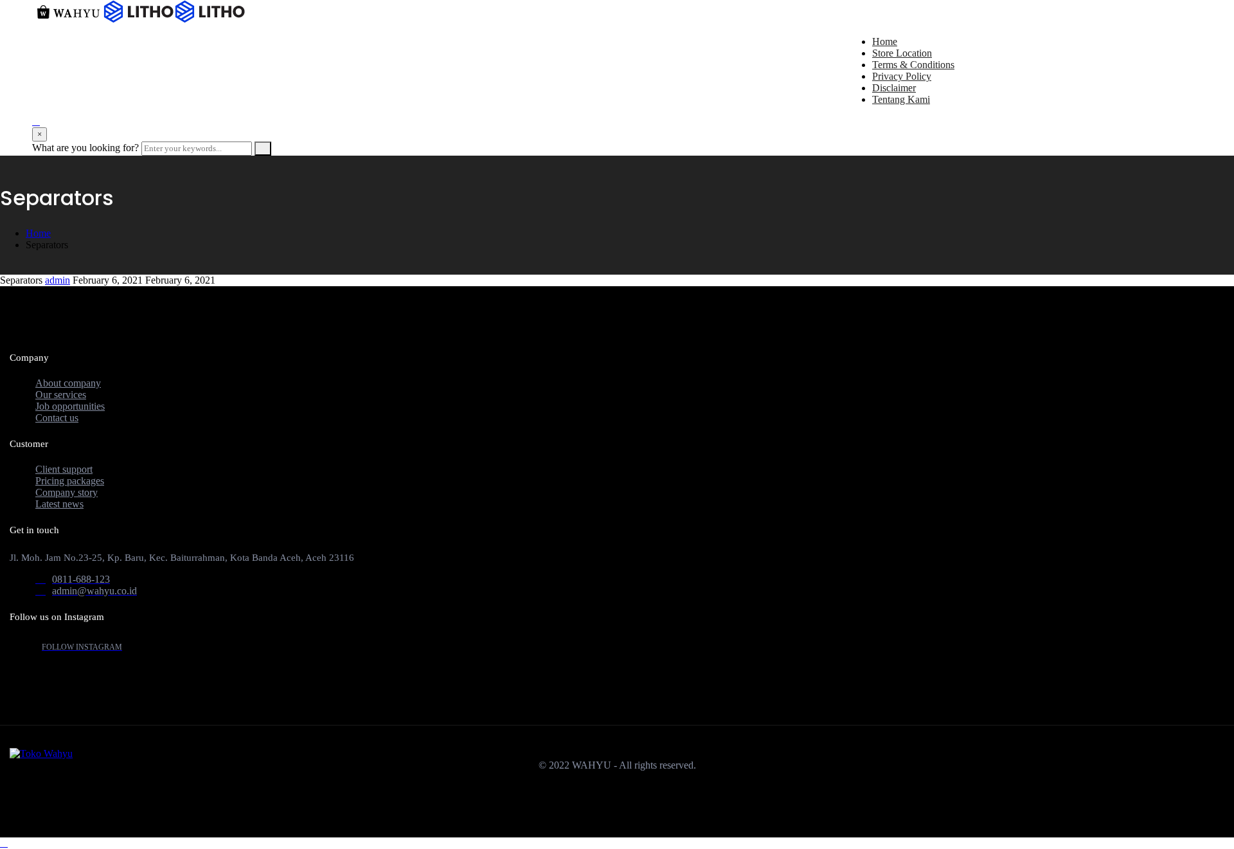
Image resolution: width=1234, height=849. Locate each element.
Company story (66, 492)
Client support (64, 469)
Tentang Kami (901, 99)
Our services (60, 394)
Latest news (59, 503)
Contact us (56, 417)
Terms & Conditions (913, 64)
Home (884, 41)
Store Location (902, 53)
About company (68, 383)
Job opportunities (70, 406)
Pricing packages (69, 480)
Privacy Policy (901, 76)
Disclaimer (894, 87)
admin (57, 280)
